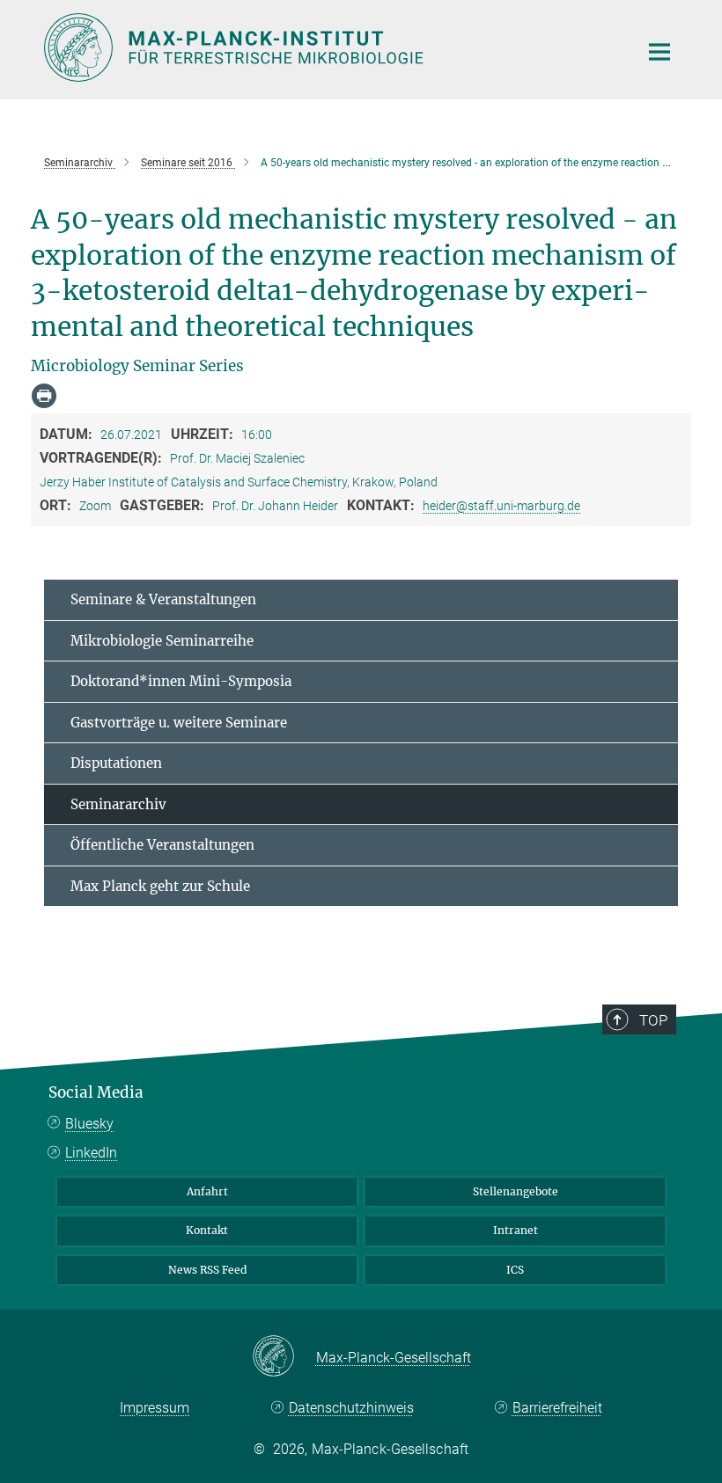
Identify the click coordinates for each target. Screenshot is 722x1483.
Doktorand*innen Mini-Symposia (180, 681)
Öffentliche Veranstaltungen (162, 844)
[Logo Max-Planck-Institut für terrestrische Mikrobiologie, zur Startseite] (330, 47)
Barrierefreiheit (557, 1407)
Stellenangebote (515, 1191)
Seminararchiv (118, 804)
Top (653, 1020)
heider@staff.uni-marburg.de (501, 506)
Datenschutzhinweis (351, 1407)
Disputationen (116, 763)
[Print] (44, 396)
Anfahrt (207, 1191)
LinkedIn (91, 1152)
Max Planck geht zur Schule (160, 886)
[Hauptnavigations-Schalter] (659, 51)
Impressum (154, 1407)
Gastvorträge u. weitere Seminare (178, 722)
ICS (515, 1269)
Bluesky (89, 1123)
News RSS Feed (207, 1269)
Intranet (515, 1230)
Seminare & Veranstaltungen (163, 599)
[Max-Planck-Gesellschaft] (284, 1357)
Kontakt (207, 1230)
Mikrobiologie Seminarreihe (162, 640)
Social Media (96, 1092)
